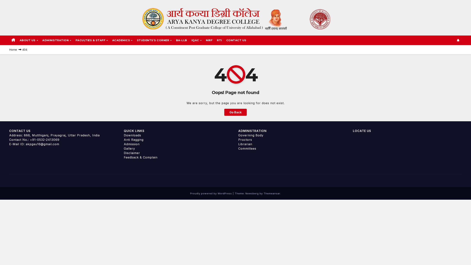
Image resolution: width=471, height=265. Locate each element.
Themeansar (272, 193)
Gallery (129, 148)
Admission (132, 144)
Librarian (245, 144)
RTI (219, 40)
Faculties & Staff (91, 40)
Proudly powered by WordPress (211, 193)
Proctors (245, 140)
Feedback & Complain (140, 157)
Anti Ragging (134, 140)
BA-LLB (181, 40)
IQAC (196, 40)
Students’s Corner (153, 40)
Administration (56, 40)
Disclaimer (132, 153)
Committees (247, 148)
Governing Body (250, 135)
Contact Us (236, 40)
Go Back (235, 112)
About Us (28, 40)
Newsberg (252, 193)
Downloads (132, 135)
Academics (121, 40)
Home (13, 49)
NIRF (209, 40)
